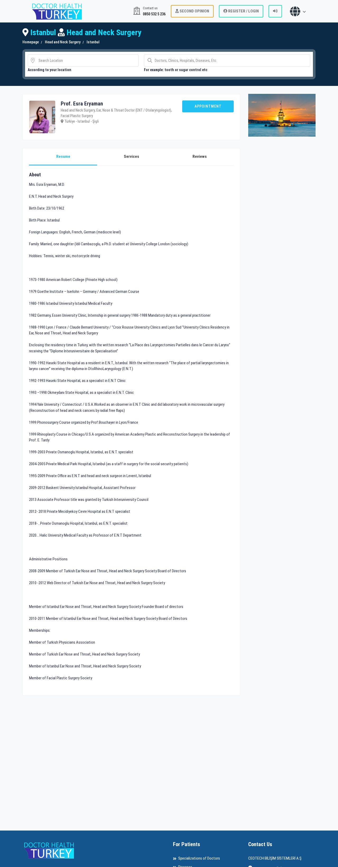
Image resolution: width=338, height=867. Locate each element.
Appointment (208, 106)
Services (131, 156)
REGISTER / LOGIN (243, 11)
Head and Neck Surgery (62, 42)
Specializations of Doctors (199, 858)
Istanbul (93, 42)
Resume (63, 156)
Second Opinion (194, 11)
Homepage (30, 42)
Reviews (200, 156)
